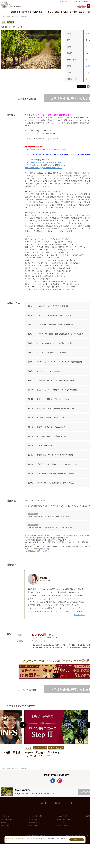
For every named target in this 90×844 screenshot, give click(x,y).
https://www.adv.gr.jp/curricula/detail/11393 (43, 168)
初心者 (10, 22)
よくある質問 (33, 819)
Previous (23, 725)
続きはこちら (79, 615)
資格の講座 (37, 12)
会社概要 (28, 835)
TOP (2, 17)
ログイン (82, 5)
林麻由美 (45, 579)
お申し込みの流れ (83, 1)
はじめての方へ (64, 1)
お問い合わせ (5, 825)
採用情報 (34, 835)
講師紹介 (64, 12)
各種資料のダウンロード (36, 822)
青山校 (44, 803)
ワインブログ (61, 822)
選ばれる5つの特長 (6, 819)
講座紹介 (7, 17)
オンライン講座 (52, 12)
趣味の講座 (26, 12)
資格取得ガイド (33, 825)
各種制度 (3, 822)
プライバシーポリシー (44, 835)
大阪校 (72, 803)
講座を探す (15, 12)
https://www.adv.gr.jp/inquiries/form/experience (45, 149)
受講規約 (68, 835)
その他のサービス (62, 816)
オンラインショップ (58, 835)
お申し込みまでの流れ (35, 816)
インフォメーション (63, 825)
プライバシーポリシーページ (14, 838)
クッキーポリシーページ (31, 838)
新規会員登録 (81, 7)
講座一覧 (14, 17)
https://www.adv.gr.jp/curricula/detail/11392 (43, 162)
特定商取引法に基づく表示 (80, 835)
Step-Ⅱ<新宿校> (22, 16)
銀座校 (58, 803)
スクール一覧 (73, 1)
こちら (46, 551)
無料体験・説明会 (77, 12)
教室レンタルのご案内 (63, 819)
